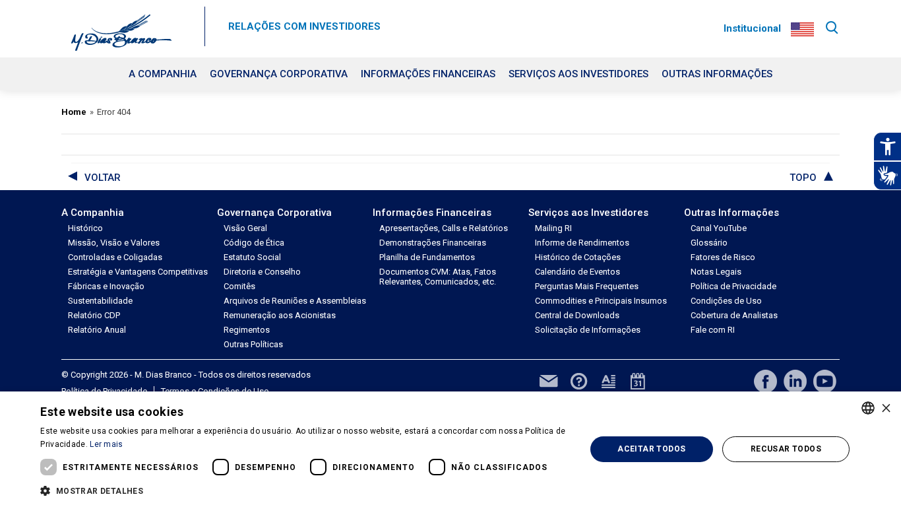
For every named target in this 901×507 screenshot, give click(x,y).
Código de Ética (254, 243)
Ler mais (106, 444)
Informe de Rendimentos (582, 243)
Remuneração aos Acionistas (280, 315)
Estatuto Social (252, 257)
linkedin (795, 381)
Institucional (752, 28)
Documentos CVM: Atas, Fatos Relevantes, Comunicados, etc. (437, 277)
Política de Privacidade (733, 286)
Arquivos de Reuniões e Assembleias (295, 301)
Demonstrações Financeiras (432, 243)
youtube (824, 381)
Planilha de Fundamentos (427, 257)
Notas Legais (716, 272)
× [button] (886, 408)
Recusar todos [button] (786, 449)
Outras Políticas (253, 344)
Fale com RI (713, 330)
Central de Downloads (577, 315)
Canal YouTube (719, 228)
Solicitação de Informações (587, 330)
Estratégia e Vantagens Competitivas (138, 272)
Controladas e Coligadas (115, 257)
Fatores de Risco (723, 257)
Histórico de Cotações (578, 257)
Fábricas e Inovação (106, 286)
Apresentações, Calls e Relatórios (443, 228)
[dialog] (450, 449)
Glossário (709, 243)
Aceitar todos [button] (651, 449)
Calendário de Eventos (577, 272)
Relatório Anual (97, 330)
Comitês (239, 286)
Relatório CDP (94, 315)
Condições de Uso (726, 301)
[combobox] (868, 408)
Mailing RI (553, 228)
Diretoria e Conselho (262, 272)
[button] (304, 490)
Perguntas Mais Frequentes (586, 286)
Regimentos (247, 330)
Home (73, 112)
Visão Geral (245, 228)
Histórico (85, 228)
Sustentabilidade (100, 301)
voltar (102, 178)
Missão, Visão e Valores (114, 243)
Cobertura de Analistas (734, 315)
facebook (765, 381)
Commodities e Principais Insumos (601, 301)
